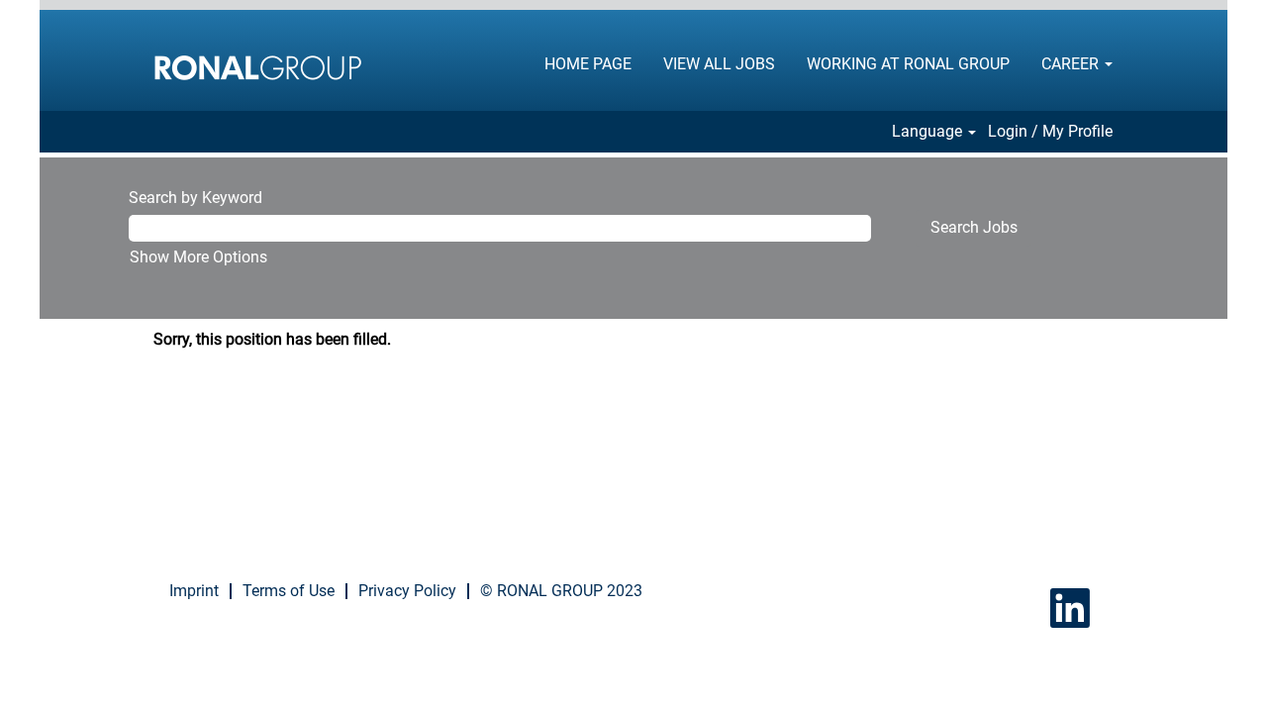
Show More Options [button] (198, 257)
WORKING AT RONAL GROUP (908, 63)
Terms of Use (289, 590)
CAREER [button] (1072, 63)
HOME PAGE (588, 63)
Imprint (194, 590)
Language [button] (929, 132)
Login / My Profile (1050, 132)
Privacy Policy (407, 590)
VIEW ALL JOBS (719, 63)
